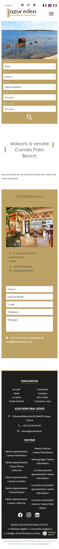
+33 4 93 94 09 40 (22, 266)
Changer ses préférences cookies (23, 533)
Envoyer (21, 350)
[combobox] (29, 66)
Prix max (8, 104)
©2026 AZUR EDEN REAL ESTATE (29, 524)
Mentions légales (19, 528)
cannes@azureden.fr (23, 270)
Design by (52, 533)
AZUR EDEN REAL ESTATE (29, 408)
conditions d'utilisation (22, 544)
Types (6, 72)
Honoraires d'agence (41, 528)
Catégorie (9, 61)
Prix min (8, 92)
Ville (6, 82)
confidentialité (50, 541)
